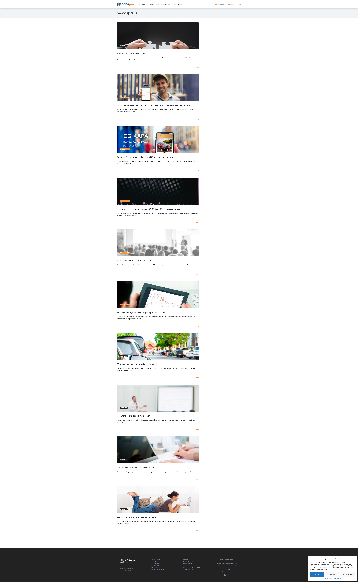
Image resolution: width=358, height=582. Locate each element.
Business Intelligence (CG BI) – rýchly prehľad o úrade (141, 312)
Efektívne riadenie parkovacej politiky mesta (137, 364)
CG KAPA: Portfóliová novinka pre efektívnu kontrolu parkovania (146, 157)
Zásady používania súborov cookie (331, 578)
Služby (158, 4)
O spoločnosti (165, 4)
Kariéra (174, 4)
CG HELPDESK (221, 4)
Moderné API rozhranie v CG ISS (131, 53)
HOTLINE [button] (232, 4)
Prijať (317, 574)
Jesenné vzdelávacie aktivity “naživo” (133, 416)
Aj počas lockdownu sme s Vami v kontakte (136, 517)
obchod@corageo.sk (189, 563)
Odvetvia (151, 4)
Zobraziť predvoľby (348, 574)
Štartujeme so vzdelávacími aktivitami (134, 260)
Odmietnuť (332, 574)
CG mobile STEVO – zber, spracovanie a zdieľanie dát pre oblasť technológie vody (153, 105)
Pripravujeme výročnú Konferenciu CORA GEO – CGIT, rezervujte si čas (148, 209)
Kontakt (180, 4)
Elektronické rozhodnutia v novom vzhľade (136, 467)
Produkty (142, 4)
